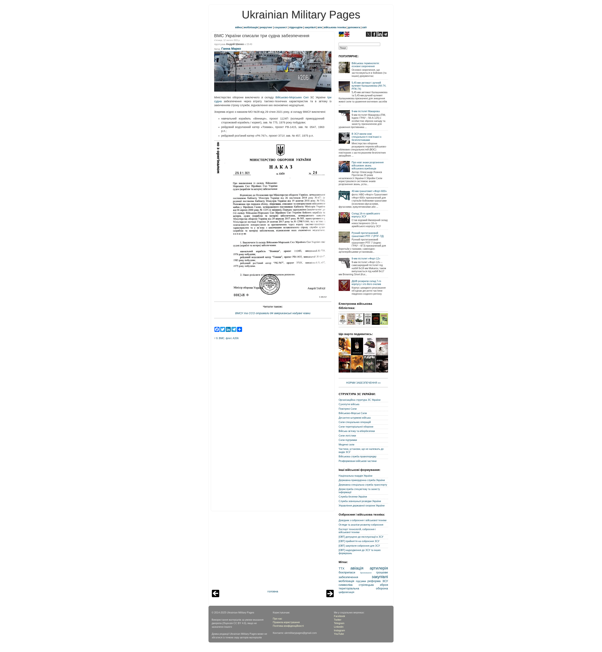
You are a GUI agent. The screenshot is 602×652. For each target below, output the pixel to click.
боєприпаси (347, 572)
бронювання (366, 573)
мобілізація (251, 27)
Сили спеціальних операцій (355, 422)
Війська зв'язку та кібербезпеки (357, 431)
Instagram (339, 630)
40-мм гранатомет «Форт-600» (369, 191)
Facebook (339, 616)
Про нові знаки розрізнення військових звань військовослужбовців (368, 165)
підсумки (361, 581)
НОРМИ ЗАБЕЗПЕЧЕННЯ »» (363, 382)
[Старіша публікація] (330, 596)
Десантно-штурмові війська (355, 417)
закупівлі (310, 27)
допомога (354, 27)
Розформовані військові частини (358, 461)
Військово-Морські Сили (353, 413)
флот (228, 338)
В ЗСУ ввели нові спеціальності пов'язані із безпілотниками (366, 136)
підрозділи (296, 27)
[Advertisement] (273, 551)
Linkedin (338, 626)
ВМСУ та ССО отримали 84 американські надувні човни (272, 313)
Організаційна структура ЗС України (359, 399)
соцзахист (280, 27)
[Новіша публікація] (215, 596)
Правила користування (286, 622)
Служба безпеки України (353, 496)
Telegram (339, 623)
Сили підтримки (348, 440)
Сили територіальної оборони (356, 426)
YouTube (339, 633)
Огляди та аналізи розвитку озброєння (361, 524)
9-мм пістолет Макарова (366, 111)
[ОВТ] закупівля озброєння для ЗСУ (359, 545)
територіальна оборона (363, 588)
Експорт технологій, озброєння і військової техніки (357, 531)
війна (238, 27)
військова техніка (335, 27)
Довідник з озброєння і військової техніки (362, 520)
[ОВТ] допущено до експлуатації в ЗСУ (361, 536)
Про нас (277, 618)
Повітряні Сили (348, 408)
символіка (346, 584)
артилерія (379, 568)
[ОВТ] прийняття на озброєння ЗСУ (359, 541)
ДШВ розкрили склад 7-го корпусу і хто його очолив (366, 282)
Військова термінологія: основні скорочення (365, 65)
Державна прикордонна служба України (362, 480)
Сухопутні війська (349, 404)
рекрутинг (266, 27)
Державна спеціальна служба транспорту (363, 484)
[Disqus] (272, 384)
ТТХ (341, 568)
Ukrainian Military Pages (301, 14)
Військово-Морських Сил (292, 97)
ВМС (221, 338)
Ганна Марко (231, 48)
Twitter (337, 619)
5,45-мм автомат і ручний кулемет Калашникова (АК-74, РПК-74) (369, 85)
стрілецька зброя (373, 584)
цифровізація (346, 592)
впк (320, 27)
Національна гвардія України (355, 475)
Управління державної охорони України (362, 505)
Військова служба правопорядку (357, 456)
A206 (236, 338)
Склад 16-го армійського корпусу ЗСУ (366, 215)
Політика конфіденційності (288, 625)
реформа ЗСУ (377, 581)
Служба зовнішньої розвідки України (360, 501)
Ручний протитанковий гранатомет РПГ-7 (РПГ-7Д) (368, 234)
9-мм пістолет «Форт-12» (366, 258)
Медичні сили (346, 444)
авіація (356, 568)
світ (364, 27)
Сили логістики (347, 435)
